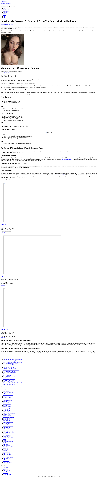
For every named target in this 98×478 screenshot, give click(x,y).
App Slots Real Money (8, 367)
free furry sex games (66, 159)
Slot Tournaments (7, 454)
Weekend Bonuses (7, 462)
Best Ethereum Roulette (8, 364)
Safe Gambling (6, 445)
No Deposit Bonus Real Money (10, 363)
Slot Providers (6, 453)
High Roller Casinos (8, 420)
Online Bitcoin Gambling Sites (10, 361)
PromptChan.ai (5, 329)
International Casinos (8, 426)
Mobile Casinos (7, 435)
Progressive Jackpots (8, 441)
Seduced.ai (4, 277)
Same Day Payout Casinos (9, 446)
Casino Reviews (7, 404)
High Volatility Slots (8, 422)
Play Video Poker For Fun (9, 384)
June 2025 (5, 471)
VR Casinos (6, 461)
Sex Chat (5, 449)
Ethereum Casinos (7, 411)
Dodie (12, 24)
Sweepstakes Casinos (8, 457)
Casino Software (7, 406)
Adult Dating (6, 11)
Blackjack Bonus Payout (9, 371)
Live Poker (5, 430)
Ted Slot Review (7, 377)
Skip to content (4, 1)
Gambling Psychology (8, 417)
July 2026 (5, 467)
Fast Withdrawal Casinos (9, 413)
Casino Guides (6, 402)
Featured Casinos (7, 414)
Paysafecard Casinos (8, 437)
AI (4, 17)
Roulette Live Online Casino (9, 368)
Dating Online (6, 410)
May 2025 (5, 473)
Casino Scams (6, 405)
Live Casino (6, 428)
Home (4, 8)
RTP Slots (5, 444)
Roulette (5, 442)
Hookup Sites (6, 9)
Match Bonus (6, 373)
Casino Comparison (7, 401)
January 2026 (6, 470)
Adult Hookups (6, 391)
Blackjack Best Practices (9, 376)
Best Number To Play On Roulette (11, 370)
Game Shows (6, 419)
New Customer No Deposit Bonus (11, 366)
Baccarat (5, 396)
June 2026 (5, 469)
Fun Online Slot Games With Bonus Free (12, 359)
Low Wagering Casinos (8, 432)
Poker (4, 439)
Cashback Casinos (7, 400)
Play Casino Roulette (8, 381)
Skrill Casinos (6, 452)
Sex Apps (5, 448)
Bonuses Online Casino (8, 380)
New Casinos (6, 436)
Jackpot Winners (7, 427)
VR (4, 16)
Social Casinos (6, 455)
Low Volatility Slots (7, 431)
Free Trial (3, 232)
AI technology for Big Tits (59, 174)
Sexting (5, 12)
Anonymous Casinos (8, 395)
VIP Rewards (6, 458)
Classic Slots (6, 409)
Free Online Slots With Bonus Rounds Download (14, 383)
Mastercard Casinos (7, 433)
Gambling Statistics (7, 418)
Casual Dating (6, 408)
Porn (4, 15)
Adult (4, 389)
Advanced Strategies (8, 392)
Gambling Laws (7, 415)
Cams (4, 13)
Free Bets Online (7, 375)
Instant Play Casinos (8, 424)
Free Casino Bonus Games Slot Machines (12, 362)
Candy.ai (3, 224)
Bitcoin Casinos (7, 397)
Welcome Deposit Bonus (9, 379)
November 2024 (7, 474)
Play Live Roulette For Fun (9, 372)
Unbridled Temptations (6, 3)
